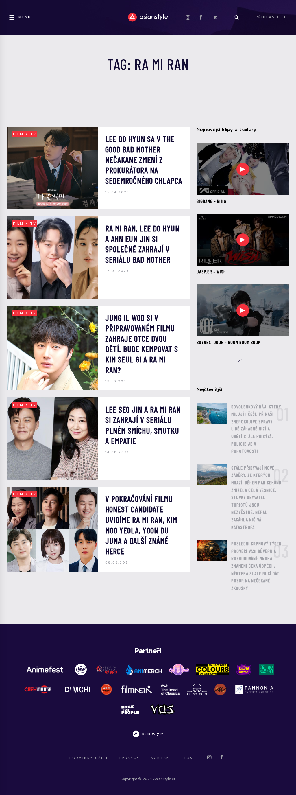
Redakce (129, 757)
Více (243, 361)
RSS (188, 757)
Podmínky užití (88, 757)
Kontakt (162, 757)
